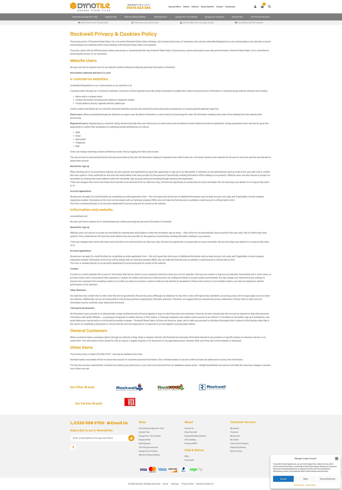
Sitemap (174, 484)
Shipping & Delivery (238, 447)
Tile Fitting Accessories (260, 17)
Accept (283, 479)
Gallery (186, 7)
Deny (305, 479)
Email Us (119, 423)
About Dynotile (207, 7)
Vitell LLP (209, 484)
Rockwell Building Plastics (195, 436)
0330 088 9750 (89, 423)
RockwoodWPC (190, 443)
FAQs (186, 456)
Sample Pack (237, 17)
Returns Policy (236, 451)
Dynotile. (139, 484)
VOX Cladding (190, 440)
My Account (235, 436)
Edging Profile (111, 17)
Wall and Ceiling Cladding (134, 17)
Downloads (230, 7)
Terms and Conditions (239, 443)
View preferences (327, 479)
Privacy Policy (299, 485)
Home (165, 484)
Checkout (234, 432)
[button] (336, 458)
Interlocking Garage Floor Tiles (85, 17)
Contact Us (189, 428)
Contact (219, 7)
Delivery (195, 7)
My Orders (234, 440)
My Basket (234, 428)
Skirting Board (160, 17)
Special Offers (174, 7)
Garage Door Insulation (214, 17)
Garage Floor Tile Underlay (186, 17)
